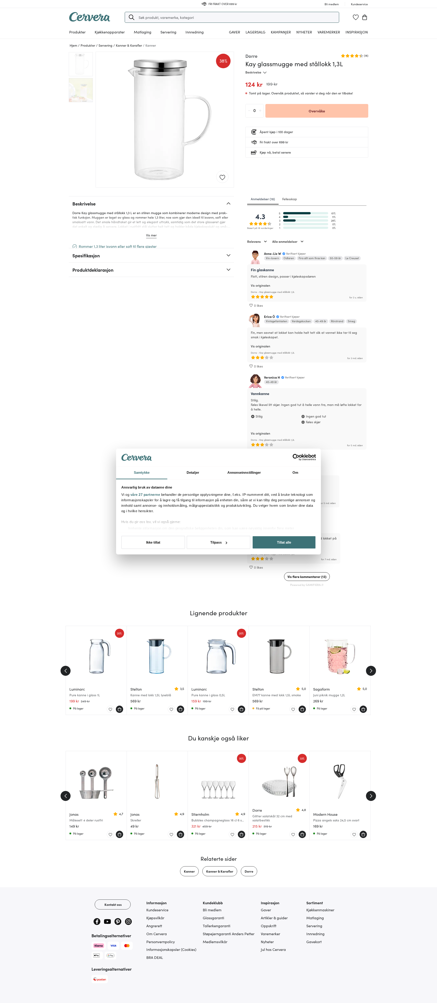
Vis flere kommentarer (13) (306, 576)
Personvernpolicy (160, 941)
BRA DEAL (154, 957)
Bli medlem (212, 909)
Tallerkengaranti (216, 925)
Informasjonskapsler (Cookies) (171, 949)
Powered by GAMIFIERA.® (307, 585)
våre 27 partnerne (145, 494)
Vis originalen (260, 285)
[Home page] (89, 20)
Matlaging (315, 917)
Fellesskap (289, 199)
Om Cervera (156, 933)
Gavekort (314, 941)
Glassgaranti (213, 917)
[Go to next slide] (371, 671)
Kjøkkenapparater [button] (110, 31)
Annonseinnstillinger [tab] (244, 472)
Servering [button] (168, 31)
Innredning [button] (194, 31)
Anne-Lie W (272, 253)
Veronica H (272, 377)
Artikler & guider (274, 917)
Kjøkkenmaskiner (320, 909)
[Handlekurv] (364, 17)
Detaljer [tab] (193, 472)
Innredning (315, 933)
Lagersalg (255, 31)
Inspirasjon (357, 31)
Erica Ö (269, 316)
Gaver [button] (234, 31)
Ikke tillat (153, 542)
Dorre (249, 871)
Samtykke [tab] (142, 472)
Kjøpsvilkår (155, 917)
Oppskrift (268, 925)
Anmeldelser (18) (263, 199)
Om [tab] (295, 472)
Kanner (189, 871)
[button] (131, 17)
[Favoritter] (356, 17)
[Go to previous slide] (66, 671)
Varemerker (329, 31)
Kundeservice (157, 909)
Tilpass (216, 542)
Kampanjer (281, 31)
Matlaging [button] (142, 31)
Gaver (266, 909)
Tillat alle (284, 542)
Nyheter (304, 31)
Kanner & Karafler (219, 871)
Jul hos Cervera (273, 949)
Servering (314, 925)
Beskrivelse (253, 72)
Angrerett (154, 925)
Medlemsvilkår (215, 941)
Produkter (77, 31)
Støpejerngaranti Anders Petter (228, 933)
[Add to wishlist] (222, 177)
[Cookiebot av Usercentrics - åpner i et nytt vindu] (296, 457)
